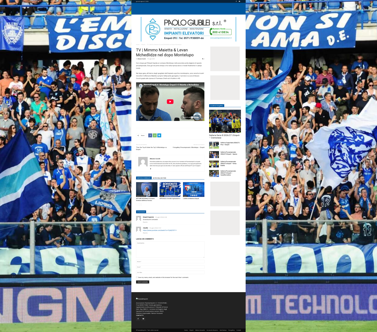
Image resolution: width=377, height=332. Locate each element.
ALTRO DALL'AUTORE (159, 178)
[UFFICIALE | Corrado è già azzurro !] (170, 189)
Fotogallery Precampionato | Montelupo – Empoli (188, 147)
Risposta (145, 222)
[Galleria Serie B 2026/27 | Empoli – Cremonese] (225, 121)
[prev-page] (137, 204)
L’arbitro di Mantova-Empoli (191, 198)
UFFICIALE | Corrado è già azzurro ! (170, 198)
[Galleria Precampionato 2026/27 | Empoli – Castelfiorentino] (214, 173)
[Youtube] (239, 1)
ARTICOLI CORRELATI (144, 178)
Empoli (143, 44)
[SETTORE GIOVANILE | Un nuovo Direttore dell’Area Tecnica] (146, 189)
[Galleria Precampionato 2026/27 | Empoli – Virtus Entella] (214, 164)
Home (138, 44)
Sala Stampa (223, 330)
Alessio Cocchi (142, 59)
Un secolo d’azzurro (212, 330)
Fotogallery (231, 330)
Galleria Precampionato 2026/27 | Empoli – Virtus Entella (229, 163)
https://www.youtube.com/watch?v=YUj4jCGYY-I (160, 230)
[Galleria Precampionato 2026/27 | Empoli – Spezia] (214, 154)
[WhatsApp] (155, 135)
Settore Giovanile (141, 196)
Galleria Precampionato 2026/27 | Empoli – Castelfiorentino (228, 173)
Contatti (239, 330)
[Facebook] (236, 1)
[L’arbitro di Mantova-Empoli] (193, 189)
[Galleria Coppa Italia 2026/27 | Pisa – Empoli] (214, 145)
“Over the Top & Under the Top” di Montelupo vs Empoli (151, 148)
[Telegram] (159, 135)
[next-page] (140, 204)
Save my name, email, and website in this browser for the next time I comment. (163, 277)
